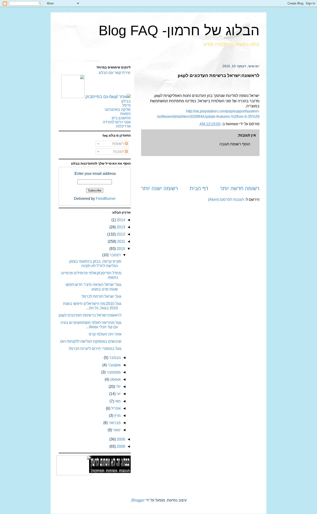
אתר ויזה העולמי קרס (105, 334)
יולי (118, 387)
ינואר (116, 430)
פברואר (114, 423)
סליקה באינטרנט (118, 110)
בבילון (126, 101)
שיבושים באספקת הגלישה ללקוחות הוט (90, 341)
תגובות (119, 151)
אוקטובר (114, 365)
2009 (120, 439)
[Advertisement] (200, 170)
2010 (120, 249)
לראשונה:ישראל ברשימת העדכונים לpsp (90, 315)
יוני (118, 394)
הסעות (125, 114)
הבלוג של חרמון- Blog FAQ (179, 30)
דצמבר (115, 255)
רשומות (118, 144)
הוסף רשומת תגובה (235, 144)
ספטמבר (113, 372)
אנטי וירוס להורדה (117, 122)
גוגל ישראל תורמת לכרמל (101, 296)
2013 (120, 227)
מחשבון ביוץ (121, 118)
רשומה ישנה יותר (159, 188)
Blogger (138, 500)
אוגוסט (115, 379)
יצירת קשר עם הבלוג (115, 73)
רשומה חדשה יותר (239, 188)
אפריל (115, 408)
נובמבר (114, 358)
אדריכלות (123, 126)
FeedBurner (106, 199)
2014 (120, 220)
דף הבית (199, 188)
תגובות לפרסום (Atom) (226, 199)
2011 (120, 241)
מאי (117, 401)
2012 (120, 234)
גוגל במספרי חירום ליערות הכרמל (95, 349)
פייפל (126, 105)
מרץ (117, 416)
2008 (120, 446)
